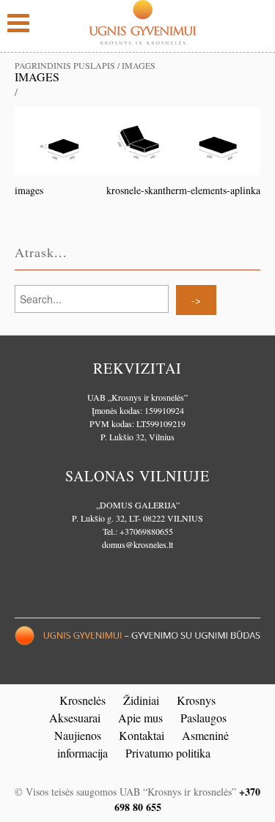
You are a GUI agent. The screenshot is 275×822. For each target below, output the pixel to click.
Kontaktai (141, 735)
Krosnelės (82, 700)
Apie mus (140, 717)
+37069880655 (146, 531)
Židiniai (141, 700)
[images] (137, 140)
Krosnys (196, 700)
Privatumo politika (167, 752)
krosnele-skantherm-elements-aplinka (183, 190)
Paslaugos (203, 717)
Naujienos (77, 735)
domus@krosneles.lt (137, 544)
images (37, 76)
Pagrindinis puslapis (65, 65)
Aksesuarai (74, 717)
